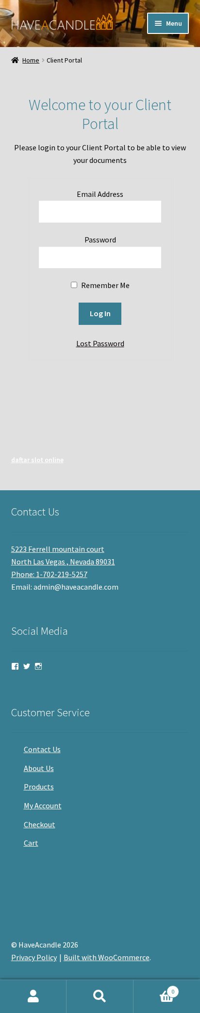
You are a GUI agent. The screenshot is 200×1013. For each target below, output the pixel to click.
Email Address (100, 194)
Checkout (39, 824)
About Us (39, 768)
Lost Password (100, 343)
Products (39, 786)
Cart (31, 843)
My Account (43, 805)
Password (100, 239)
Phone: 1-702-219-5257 (49, 574)
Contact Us (42, 749)
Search (100, 996)
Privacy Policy (34, 957)
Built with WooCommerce (107, 957)
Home (30, 60)
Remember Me (105, 285)
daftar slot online (37, 459)
